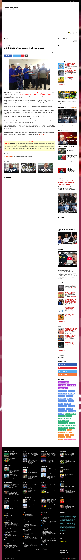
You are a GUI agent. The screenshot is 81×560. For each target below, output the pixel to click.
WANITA (71, 428)
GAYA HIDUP (49, 33)
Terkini (9, 1)
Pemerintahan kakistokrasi (70, 162)
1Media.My (11, 7)
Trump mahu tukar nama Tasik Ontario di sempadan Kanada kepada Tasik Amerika (47, 547)
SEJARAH (60, 418)
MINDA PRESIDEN (62, 423)
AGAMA (70, 401)
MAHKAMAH (61, 406)
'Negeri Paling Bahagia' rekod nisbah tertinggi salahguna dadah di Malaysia (30, 545)
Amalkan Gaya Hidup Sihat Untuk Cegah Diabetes (13, 507)
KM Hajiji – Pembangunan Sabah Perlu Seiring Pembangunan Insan (30, 520)
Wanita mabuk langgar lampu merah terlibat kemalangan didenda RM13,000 (70, 344)
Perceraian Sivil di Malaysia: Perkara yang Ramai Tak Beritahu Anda (12, 541)
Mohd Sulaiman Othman (10, 545)
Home (5, 1)
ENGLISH (60, 416)
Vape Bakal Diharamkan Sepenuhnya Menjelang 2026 (14, 502)
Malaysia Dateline (28, 529)
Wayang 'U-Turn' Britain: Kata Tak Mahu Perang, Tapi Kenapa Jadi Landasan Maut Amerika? (33, 461)
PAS (59, 403)
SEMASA (66, 403)
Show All (18, 550)
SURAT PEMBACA (62, 428)
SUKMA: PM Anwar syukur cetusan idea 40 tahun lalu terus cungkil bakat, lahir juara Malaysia (30, 532)
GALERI (60, 425)
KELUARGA (67, 439)
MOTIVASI (61, 432)
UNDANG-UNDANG (69, 413)
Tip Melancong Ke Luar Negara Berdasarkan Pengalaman (70, 64)
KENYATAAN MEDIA (63, 420)
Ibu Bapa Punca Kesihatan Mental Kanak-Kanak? (33, 501)
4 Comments (73, 73)
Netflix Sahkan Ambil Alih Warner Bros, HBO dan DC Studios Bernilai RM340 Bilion (51, 506)
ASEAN (67, 437)
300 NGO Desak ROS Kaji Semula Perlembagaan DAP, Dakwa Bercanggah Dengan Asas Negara (14, 487)
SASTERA (68, 432)
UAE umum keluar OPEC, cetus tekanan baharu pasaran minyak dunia (70, 485)
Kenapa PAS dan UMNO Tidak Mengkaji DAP (70, 293)
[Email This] (26, 56)
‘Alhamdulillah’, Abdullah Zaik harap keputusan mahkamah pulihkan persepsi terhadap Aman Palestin (70, 456)
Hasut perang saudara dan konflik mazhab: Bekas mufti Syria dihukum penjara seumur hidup (30, 538)
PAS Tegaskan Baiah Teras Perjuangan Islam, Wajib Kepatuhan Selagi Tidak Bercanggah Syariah (14, 470)
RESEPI (73, 439)
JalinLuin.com (27, 518)
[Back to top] (78, 557)
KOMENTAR (61, 391)
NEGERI (60, 396)
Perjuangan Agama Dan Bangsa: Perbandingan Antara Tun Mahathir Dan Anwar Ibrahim (71, 170)
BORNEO (68, 408)
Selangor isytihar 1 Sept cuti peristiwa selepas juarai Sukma (51, 486)
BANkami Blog (8, 529)
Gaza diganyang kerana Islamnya (66, 146)
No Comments (73, 339)
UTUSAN (41, 134)
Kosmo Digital (45, 515)
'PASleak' (20, 1)
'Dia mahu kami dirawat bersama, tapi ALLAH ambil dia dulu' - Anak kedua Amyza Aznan (51, 501)
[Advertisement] (40, 22)
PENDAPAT (70, 411)
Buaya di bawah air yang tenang (13, 454)
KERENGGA (26, 536)
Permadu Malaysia (28, 514)
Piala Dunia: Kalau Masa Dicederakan (14, 459)
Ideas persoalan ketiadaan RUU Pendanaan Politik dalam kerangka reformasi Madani (70, 491)
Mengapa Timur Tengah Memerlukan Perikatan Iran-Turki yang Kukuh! (33, 471)
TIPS (72, 425)
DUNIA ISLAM (61, 430)
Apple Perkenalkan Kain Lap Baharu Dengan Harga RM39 (49, 522)
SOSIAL (66, 425)
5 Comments (73, 79)
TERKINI (69, 393)
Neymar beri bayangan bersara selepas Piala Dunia (51, 491)
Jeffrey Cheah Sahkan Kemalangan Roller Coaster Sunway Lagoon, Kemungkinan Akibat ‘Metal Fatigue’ (12, 518)
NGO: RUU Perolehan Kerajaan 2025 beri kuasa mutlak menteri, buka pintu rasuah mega (14, 492)
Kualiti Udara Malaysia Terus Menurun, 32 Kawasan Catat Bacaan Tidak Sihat (49, 533)
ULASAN (71, 423)
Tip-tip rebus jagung (69, 77)
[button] (70, 33)
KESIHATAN (61, 393)
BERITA (69, 385)
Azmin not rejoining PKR (28, 515)
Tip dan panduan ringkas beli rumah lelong (70, 71)
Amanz (43, 520)
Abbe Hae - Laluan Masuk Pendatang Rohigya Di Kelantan (11, 530)
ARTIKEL (60, 408)
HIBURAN (68, 416)
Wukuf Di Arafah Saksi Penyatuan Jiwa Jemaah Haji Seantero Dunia (32, 506)
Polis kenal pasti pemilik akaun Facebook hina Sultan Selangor (70, 336)
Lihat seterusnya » (61, 84)
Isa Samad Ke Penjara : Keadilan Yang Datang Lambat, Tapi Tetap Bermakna (32, 476)
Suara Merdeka (8, 515)
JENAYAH (70, 406)
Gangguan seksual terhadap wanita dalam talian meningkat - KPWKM (69, 506)
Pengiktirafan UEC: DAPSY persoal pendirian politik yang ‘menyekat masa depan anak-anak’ (51, 476)
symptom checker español (65, 547)
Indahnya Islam (66, 469)
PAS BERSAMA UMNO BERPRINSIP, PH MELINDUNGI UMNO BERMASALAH (72, 157)
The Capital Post (28, 524)
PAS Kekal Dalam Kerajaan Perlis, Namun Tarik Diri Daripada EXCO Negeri (14, 476)
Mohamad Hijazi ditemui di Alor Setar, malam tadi (48, 516)
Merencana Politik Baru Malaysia (32, 491)
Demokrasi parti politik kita (71, 285)
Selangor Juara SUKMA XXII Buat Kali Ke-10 (30, 526)
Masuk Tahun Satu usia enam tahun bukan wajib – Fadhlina (51, 470)
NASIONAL (14, 33)
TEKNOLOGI (65, 33)
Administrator (27, 1)
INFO (71, 435)
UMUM (67, 418)
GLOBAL (21, 33)
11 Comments (73, 287)
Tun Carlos (26, 543)
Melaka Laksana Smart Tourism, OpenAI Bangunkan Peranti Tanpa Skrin (51, 460)
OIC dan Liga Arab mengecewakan (71, 149)
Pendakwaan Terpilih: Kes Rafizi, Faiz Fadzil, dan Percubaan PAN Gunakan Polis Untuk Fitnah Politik (70, 301)
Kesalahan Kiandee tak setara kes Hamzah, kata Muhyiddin (11, 547)
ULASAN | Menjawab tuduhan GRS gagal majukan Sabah (69, 308)
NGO (33, 33)
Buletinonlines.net (46, 531)
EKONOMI (68, 396)
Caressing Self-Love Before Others (69, 500)
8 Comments (72, 68)
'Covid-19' (15, 1)
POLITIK (27, 33)
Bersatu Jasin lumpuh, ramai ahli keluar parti (22, 156)
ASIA (66, 435)
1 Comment (73, 333)
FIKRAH (60, 439)
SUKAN (68, 398)
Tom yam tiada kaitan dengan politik (69, 315)
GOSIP (69, 430)
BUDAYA (60, 435)
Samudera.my (8, 540)
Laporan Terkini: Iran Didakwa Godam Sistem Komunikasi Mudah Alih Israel (51, 455)
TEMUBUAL (61, 437)
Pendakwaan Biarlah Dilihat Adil (69, 475)
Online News (8, 534)
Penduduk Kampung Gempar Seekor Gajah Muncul (10, 536)
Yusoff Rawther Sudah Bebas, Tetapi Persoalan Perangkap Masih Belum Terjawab (66, 119)
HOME (8, 33)
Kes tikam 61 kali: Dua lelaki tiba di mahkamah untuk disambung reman (71, 329)
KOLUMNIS (57, 33)
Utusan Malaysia (46, 544)
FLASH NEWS (61, 382)
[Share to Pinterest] (22, 56)
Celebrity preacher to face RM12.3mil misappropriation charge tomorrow (49, 540)
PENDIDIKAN (61, 411)
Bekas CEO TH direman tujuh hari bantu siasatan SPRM (70, 461)
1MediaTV (61, 398)
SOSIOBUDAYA (41, 33)
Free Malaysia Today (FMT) (48, 538)
